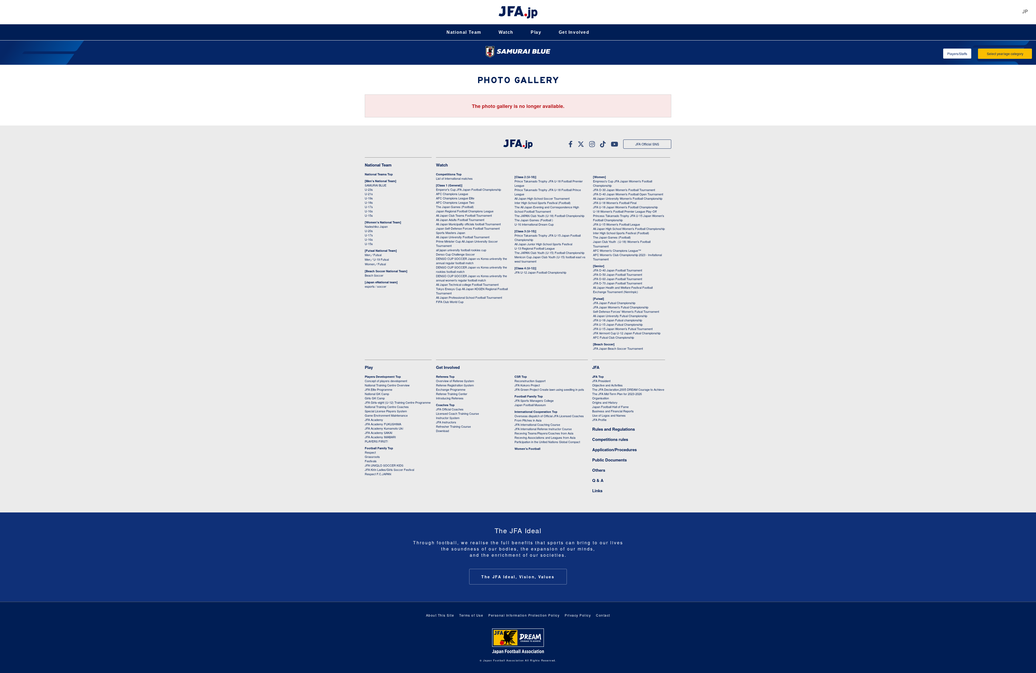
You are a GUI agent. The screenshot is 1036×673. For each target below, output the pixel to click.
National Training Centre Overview (387, 385)
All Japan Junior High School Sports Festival (543, 244)
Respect (370, 452)
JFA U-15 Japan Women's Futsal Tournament (623, 329)
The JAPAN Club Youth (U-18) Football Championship (549, 215)
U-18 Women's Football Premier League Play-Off (625, 211)
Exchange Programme (450, 389)
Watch (506, 32)
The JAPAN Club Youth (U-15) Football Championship (549, 252)
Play (536, 32)
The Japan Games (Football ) (533, 220)
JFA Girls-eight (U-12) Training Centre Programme (398, 402)
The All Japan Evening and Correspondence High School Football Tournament (546, 209)
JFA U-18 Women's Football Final (614, 202)
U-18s (369, 202)
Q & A (598, 480)
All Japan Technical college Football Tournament (467, 284)
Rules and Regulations (613, 429)
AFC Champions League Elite (455, 198)
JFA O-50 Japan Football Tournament (617, 274)
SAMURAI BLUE (375, 185)
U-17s (369, 207)
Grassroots (372, 456)
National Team (464, 32)
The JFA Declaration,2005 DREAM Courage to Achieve (628, 389)
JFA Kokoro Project (527, 385)
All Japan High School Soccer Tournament (542, 198)
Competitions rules (610, 439)
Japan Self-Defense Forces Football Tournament (468, 228)
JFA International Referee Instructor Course (543, 429)
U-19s (369, 198)
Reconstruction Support (530, 381)
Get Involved (574, 32)
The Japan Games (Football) (455, 207)
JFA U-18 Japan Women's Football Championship (625, 207)
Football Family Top (379, 448)
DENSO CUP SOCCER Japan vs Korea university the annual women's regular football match (471, 278)
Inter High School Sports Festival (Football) (542, 202)
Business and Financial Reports (613, 411)
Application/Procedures (614, 450)
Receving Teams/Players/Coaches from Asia (543, 433)
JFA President (601, 381)
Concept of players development (386, 381)
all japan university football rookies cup (461, 250)
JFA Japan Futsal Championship (614, 303)
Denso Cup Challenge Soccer (455, 254)
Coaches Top (445, 405)
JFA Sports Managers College (534, 400)
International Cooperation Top (535, 412)
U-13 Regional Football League (534, 248)
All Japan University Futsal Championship (620, 316)
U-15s (369, 215)
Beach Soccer (374, 275)
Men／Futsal (373, 255)
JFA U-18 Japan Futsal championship (617, 320)
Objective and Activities (607, 385)
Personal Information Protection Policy (524, 615)
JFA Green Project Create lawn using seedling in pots (549, 389)
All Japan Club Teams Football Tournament (464, 215)
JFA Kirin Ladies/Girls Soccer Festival (389, 469)
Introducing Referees (450, 398)
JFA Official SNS (647, 144)
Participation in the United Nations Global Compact (547, 442)
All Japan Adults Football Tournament (460, 219)
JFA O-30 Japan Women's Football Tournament (624, 190)
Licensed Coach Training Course (457, 413)
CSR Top (520, 377)
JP (1025, 12)
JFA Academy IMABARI (380, 437)
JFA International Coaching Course (537, 424)
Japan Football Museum (530, 405)
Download (442, 431)
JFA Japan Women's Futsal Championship (620, 307)
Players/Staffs (957, 53)
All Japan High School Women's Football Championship (629, 228)
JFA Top (598, 377)
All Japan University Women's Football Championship (627, 198)
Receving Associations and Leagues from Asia (544, 437)
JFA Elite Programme (378, 389)
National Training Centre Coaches (387, 407)
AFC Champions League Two (455, 202)
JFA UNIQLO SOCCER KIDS (384, 465)
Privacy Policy (578, 615)
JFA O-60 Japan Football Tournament (617, 279)
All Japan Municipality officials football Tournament (468, 224)
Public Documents (609, 460)
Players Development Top (383, 377)
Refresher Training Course (453, 426)
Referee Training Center (451, 394)
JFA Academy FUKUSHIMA (383, 424)
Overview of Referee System (455, 381)
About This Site (440, 615)
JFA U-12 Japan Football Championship (540, 272)
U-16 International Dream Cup (534, 224)
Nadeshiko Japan (376, 226)
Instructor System (447, 418)
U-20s (369, 231)
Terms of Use (471, 615)
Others (598, 470)
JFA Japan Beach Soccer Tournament (618, 348)
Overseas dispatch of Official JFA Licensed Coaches (549, 416)
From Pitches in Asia (527, 420)
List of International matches (454, 178)
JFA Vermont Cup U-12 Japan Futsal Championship (626, 333)
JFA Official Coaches (450, 409)
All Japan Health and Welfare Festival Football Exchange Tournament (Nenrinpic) (623, 289)
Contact (603, 615)
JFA (595, 367)
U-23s (369, 189)
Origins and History (605, 402)
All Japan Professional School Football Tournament (469, 297)
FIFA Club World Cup (450, 302)
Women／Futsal (375, 264)
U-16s (369, 211)
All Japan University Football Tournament (462, 237)
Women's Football (527, 449)
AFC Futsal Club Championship (613, 337)
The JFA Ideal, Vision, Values (517, 576)
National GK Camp (377, 394)
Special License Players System (386, 411)
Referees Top (445, 377)
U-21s (369, 194)
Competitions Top (449, 174)
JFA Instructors (446, 422)
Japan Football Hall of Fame (610, 407)
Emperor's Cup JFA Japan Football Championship (468, 189)
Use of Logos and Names (609, 415)
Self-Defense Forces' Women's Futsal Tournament (626, 311)
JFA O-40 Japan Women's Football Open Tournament (628, 194)
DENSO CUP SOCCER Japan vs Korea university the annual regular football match (471, 260)
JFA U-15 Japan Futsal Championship (618, 324)
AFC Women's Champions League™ (617, 250)
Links (597, 491)
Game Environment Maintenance (386, 415)
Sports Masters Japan (450, 232)
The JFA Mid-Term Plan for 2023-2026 (617, 394)
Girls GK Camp (375, 398)
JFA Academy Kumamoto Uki (384, 428)
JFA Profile (599, 419)
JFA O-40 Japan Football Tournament (617, 270)
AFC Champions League (452, 194)
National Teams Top (379, 174)
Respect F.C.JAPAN (378, 474)
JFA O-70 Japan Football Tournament (617, 283)
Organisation (600, 398)
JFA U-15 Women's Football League (616, 224)
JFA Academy (374, 419)
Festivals (371, 461)
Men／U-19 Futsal (377, 259)
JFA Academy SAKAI (378, 432)
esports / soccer (375, 286)
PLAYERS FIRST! (376, 441)
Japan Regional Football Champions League (464, 211)
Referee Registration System (455, 385)
